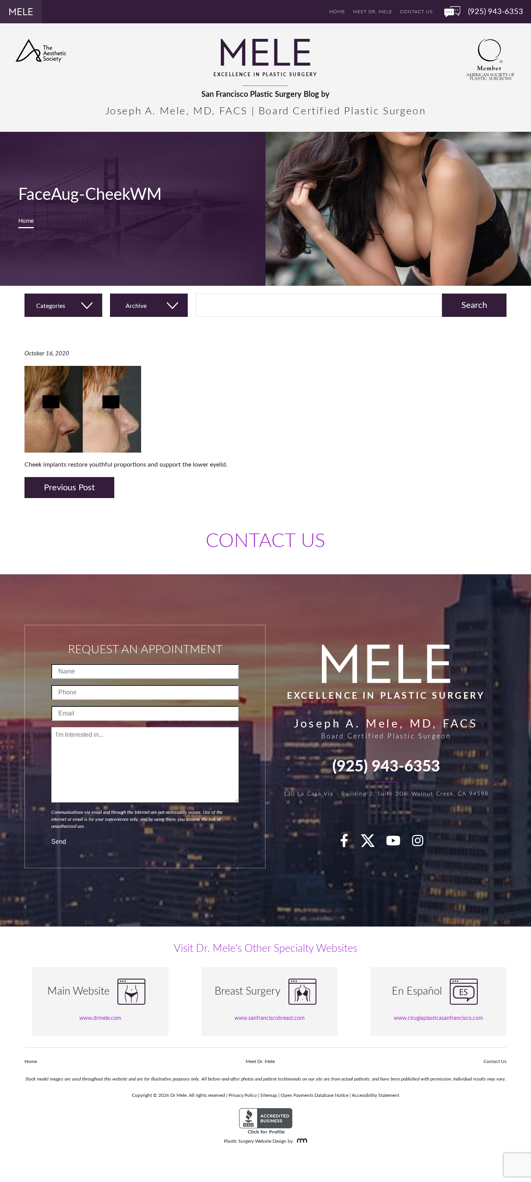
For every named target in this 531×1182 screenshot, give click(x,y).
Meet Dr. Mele (372, 11)
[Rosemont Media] (300, 1141)
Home (337, 11)
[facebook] (348, 843)
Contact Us (416, 11)
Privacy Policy (243, 1095)
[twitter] (371, 843)
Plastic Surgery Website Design (255, 1141)
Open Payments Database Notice (314, 1095)
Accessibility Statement (375, 1095)
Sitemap (268, 1095)
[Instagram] (422, 843)
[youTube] (397, 843)
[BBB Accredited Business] (265, 1121)
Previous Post (69, 487)
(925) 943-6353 (386, 767)
